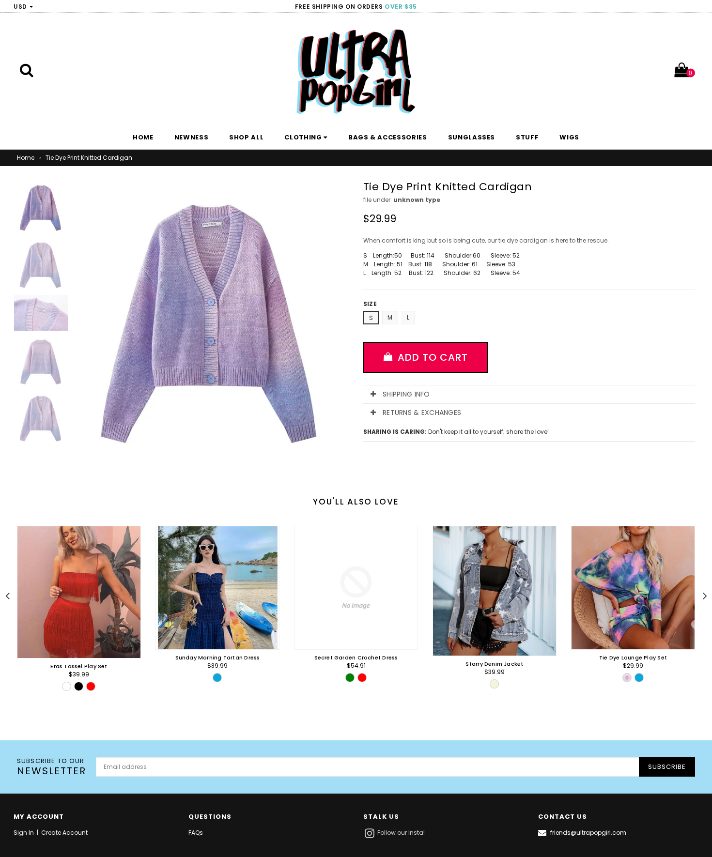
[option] (71, 623)
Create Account (64, 832)
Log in (691, 6)
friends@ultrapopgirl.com (588, 832)
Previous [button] (7, 594)
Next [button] (705, 594)
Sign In (24, 832)
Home (25, 157)
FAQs (195, 832)
